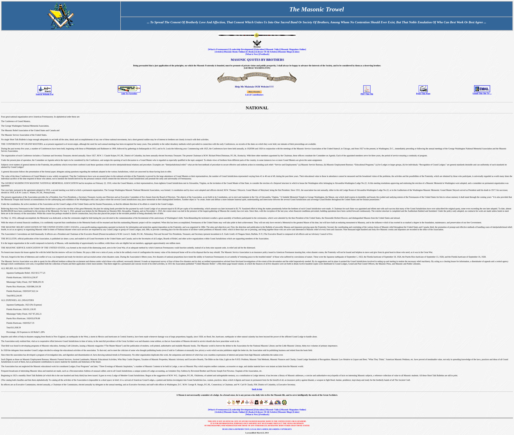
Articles (218, 52)
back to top (257, 389)
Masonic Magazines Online (293, 49)
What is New (252, 54)
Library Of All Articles (266, 52)
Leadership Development (241, 49)
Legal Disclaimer (259, 429)
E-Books (250, 52)
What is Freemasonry (218, 49)
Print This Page (423, 93)
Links (296, 52)
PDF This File (367, 94)
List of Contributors (254, 95)
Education (259, 49)
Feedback (264, 54)
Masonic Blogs (285, 52)
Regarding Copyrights (280, 429)
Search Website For (45, 94)
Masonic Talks (272, 49)
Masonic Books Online (234, 52)
